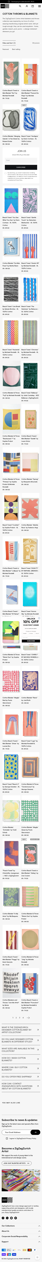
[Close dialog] (39, 618)
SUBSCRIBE (31, 641)
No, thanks (31, 644)
